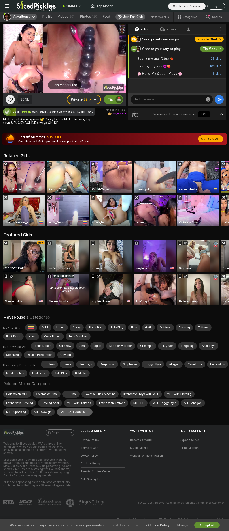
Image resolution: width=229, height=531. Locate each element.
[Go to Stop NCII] (92, 502)
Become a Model (141, 440)
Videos (66, 17)
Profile (47, 17)
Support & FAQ (189, 440)
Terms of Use (89, 447)
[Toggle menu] (7, 6)
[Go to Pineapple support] (70, 503)
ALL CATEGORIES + (74, 412)
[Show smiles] (208, 99)
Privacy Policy (90, 440)
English (56, 432)
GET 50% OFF (210, 138)
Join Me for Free (65, 85)
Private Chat (207, 39)
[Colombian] (31, 327)
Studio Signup (139, 447)
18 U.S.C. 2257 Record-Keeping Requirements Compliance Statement (180, 502)
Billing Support (189, 447)
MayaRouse (14, 317)
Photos (88, 17)
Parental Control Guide (95, 471)
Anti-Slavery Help (92, 479)
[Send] (219, 99)
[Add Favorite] (10, 99)
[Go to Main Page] (36, 6)
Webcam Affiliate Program (147, 455)
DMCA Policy (89, 455)
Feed (106, 17)
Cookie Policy (158, 525)
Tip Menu (210, 49)
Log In (216, 6)
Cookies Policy (90, 463)
